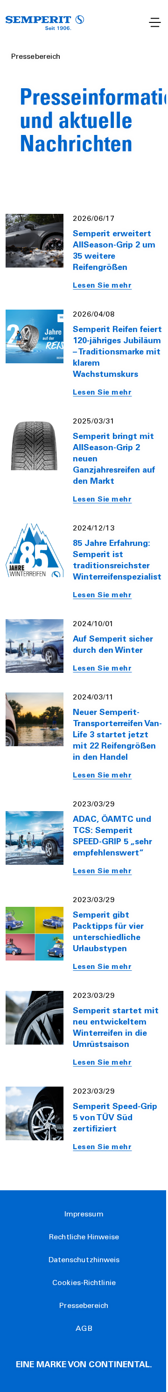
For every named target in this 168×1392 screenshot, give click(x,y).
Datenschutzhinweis (84, 1260)
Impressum (84, 1214)
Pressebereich (83, 1306)
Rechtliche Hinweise (84, 1237)
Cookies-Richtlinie (84, 1283)
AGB (84, 1329)
